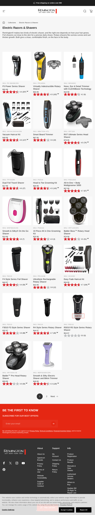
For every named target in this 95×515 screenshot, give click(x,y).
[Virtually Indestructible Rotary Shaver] (47, 66)
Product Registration (72, 455)
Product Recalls (70, 461)
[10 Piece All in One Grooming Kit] (47, 210)
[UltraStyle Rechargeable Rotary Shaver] (47, 259)
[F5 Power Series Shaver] (16, 66)
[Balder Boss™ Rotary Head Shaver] (78, 210)
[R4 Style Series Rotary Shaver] (47, 307)
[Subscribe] (53, 423)
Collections (12, 23)
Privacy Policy (34, 431)
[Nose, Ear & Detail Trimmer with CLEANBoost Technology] (78, 66)
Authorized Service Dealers (71, 476)
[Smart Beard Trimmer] (47, 114)
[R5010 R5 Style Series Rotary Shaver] (78, 307)
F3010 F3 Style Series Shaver (16, 327)
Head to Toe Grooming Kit (45, 183)
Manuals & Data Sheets (71, 468)
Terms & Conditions (46, 431)
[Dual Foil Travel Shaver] (16, 162)
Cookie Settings (8, 510)
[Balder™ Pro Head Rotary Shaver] (16, 355)
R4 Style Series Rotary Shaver (47, 327)
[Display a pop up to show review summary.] (27, 92)
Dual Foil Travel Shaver (13, 183)
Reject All (83, 510)
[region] (47, 504)
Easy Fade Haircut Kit (74, 279)
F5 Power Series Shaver (13, 86)
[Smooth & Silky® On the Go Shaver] (16, 210)
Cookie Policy (66, 505)
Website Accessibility (42, 477)
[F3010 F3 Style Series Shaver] (16, 307)
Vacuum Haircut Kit (11, 134)
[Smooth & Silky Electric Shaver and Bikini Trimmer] (47, 355)
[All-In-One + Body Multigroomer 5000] (78, 162)
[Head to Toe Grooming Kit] (47, 162)
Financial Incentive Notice (62, 431)
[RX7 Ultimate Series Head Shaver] (78, 114)
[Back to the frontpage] (3, 22)
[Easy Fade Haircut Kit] (78, 259)
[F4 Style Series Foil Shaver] (16, 259)
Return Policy (55, 471)
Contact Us (56, 460)
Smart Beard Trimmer (43, 134)
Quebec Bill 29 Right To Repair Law (71, 490)
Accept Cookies (67, 510)
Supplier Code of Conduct (40, 484)
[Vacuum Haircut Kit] (16, 114)
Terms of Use (40, 471)
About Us (41, 454)
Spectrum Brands (41, 459)
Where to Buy (71, 483)
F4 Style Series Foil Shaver (15, 279)
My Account (55, 455)
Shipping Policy (55, 465)
